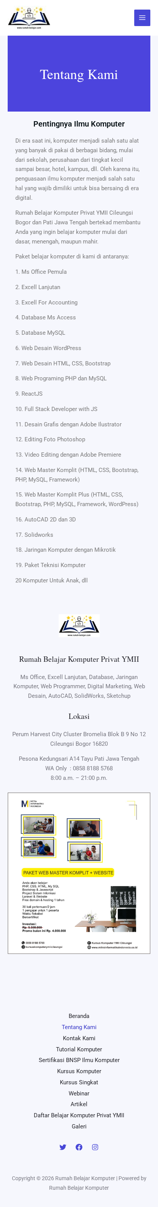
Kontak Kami (79, 1038)
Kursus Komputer (79, 1071)
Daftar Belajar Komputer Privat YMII (79, 1115)
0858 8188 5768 (93, 768)
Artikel (79, 1104)
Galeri (79, 1126)
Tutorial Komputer (79, 1049)
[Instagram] (95, 1147)
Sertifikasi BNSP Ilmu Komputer (79, 1060)
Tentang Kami (79, 1027)
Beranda (79, 1016)
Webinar (79, 1093)
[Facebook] (79, 1147)
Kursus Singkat (79, 1082)
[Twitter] (62, 1147)
